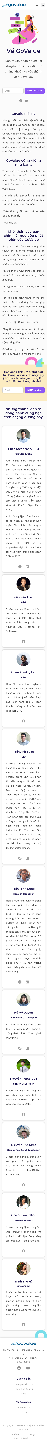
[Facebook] (20, 100)
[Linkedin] (27, 566)
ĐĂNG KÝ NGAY (34, 91)
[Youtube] (26, 100)
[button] (37, 5)
